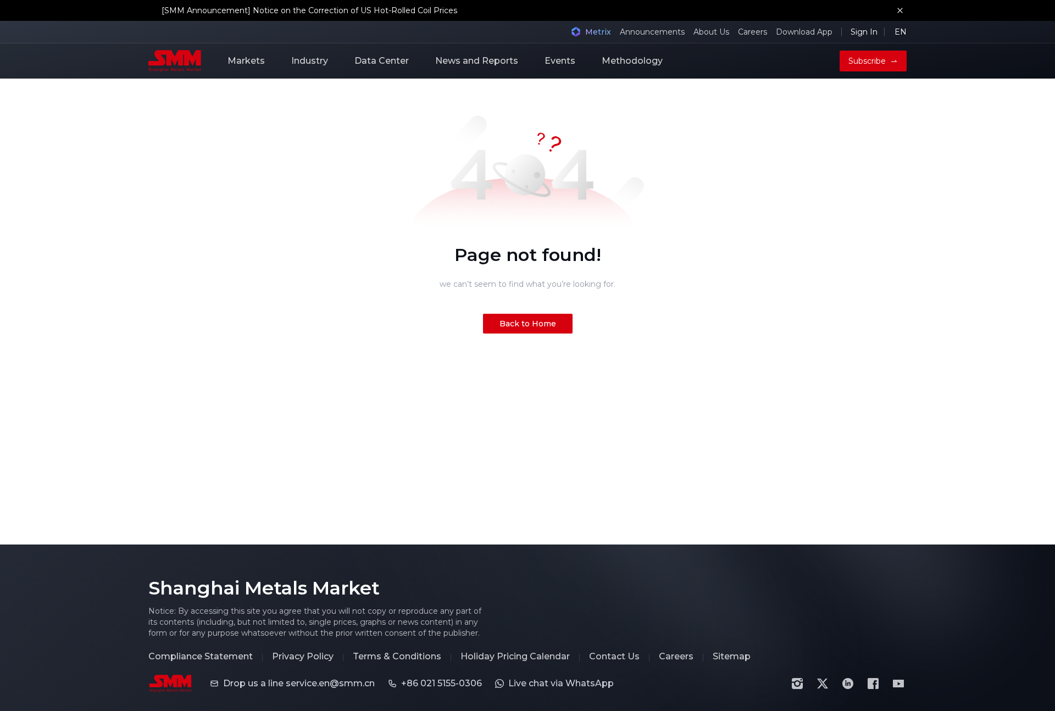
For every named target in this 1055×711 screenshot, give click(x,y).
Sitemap (732, 657)
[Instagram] (797, 683)
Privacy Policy (303, 657)
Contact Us (614, 657)
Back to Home (527, 324)
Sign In (864, 32)
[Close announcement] (900, 10)
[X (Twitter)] (822, 683)
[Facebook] (873, 683)
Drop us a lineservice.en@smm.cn (299, 683)
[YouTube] (898, 683)
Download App (804, 32)
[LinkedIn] (848, 683)
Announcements (652, 32)
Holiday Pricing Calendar (515, 657)
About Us (711, 32)
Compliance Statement (200, 657)
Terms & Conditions (397, 657)
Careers (752, 32)
